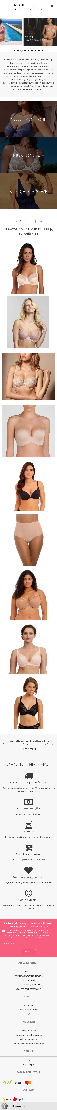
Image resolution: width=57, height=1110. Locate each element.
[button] (28, 748)
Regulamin (28, 1005)
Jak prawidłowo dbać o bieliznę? (29, 1043)
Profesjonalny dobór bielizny (28, 1035)
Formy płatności (28, 980)
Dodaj (47, 289)
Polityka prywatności (28, 1009)
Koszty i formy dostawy (28, 984)
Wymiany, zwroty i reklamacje (28, 975)
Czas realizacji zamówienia (28, 988)
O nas (28, 1060)
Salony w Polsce (28, 1030)
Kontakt (28, 971)
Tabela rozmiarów (28, 1039)
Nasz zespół (28, 1064)
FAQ (28, 1014)
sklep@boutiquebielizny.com (29, 905)
